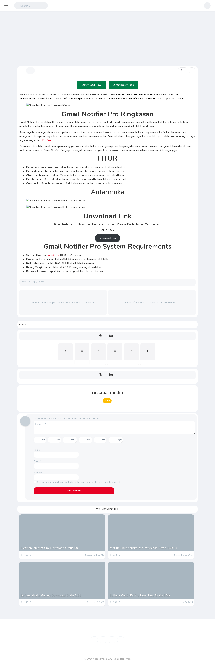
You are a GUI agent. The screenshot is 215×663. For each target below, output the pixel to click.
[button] (7, 5)
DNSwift (47, 140)
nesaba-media (107, 392)
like (43, 440)
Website (38, 472)
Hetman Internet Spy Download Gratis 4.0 (49, 548)
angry (119, 440)
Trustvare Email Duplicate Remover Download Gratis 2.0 (63, 302)
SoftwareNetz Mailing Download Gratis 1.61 (51, 595)
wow (89, 440)
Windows (54, 255)
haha (73, 440)
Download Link (107, 238)
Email (37, 461)
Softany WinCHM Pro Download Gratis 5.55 (140, 595)
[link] (192, 70)
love (58, 440)
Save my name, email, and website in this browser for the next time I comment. (78, 482)
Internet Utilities (26, 51)
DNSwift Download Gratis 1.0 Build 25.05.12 (152, 302)
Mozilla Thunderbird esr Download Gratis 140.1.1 (144, 548)
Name (37, 450)
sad (103, 440)
